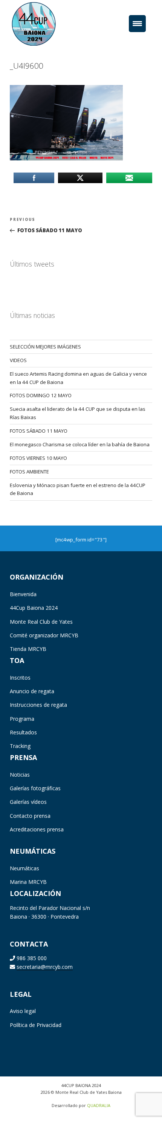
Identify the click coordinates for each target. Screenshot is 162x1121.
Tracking (20, 745)
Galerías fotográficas (35, 788)
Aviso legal (23, 1011)
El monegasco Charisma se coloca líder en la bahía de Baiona (80, 444)
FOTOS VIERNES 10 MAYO (38, 458)
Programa (22, 718)
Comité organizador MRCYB (44, 635)
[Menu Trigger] (137, 23)
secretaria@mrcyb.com (45, 966)
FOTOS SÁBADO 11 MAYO (38, 430)
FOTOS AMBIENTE (29, 471)
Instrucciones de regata (38, 704)
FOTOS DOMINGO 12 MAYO (41, 395)
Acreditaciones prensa (37, 829)
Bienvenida (23, 594)
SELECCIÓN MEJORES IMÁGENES (45, 346)
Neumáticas (24, 868)
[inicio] (45, 23)
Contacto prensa (30, 815)
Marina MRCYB (28, 881)
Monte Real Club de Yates (41, 621)
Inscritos (20, 677)
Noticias (20, 774)
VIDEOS (18, 360)
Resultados (23, 732)
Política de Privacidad (35, 1024)
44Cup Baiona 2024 (34, 607)
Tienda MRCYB (28, 648)
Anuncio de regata (32, 691)
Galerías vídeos (28, 801)
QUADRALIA (98, 1105)
